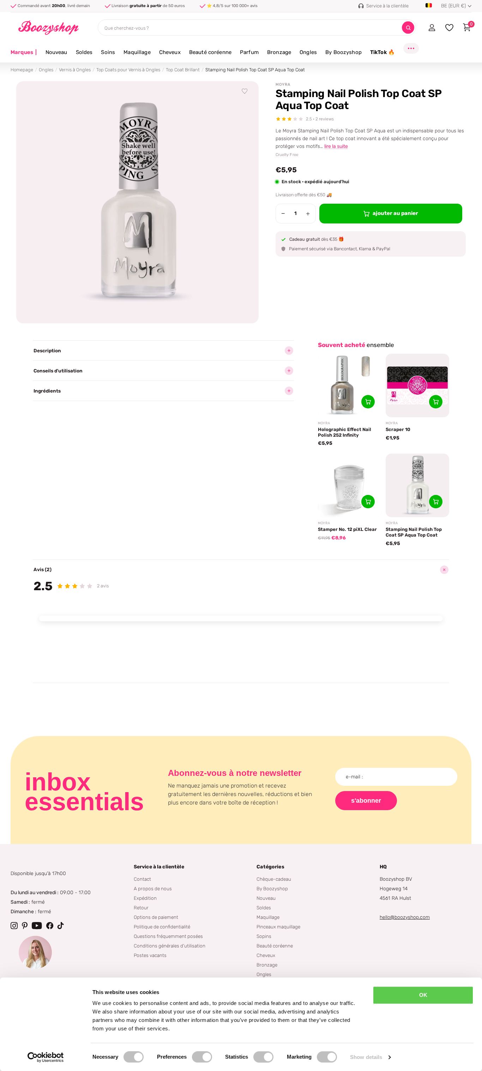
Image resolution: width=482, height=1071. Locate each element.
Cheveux (170, 52)
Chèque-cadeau (274, 879)
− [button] (283, 213)
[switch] (202, 1057)
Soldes (84, 52)
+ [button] (308, 213)
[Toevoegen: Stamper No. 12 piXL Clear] (368, 501)
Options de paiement (156, 917)
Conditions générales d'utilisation (169, 946)
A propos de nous (153, 888)
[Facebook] (49, 925)
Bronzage (279, 52)
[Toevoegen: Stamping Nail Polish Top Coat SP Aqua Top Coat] (435, 501)
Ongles (308, 52)
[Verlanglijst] (245, 91)
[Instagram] (14, 925)
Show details (366, 1057)
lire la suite (336, 146)
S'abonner (366, 800)
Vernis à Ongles (75, 69)
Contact (142, 879)
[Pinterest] (25, 925)
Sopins (264, 936)
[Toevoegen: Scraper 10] (435, 401)
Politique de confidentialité (162, 926)
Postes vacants (150, 955)
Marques (24, 52)
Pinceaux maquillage (278, 926)
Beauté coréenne (210, 52)
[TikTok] (61, 925)
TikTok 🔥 (382, 52)
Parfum (249, 52)
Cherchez (408, 28)
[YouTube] (37, 925)
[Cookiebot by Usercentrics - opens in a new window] (46, 1057)
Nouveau (56, 52)
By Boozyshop (343, 52)
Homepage (22, 69)
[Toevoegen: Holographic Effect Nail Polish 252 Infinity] (368, 401)
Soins (108, 52)
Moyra (283, 84)
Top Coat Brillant (183, 69)
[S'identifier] (431, 27)
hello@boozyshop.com (405, 917)
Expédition (145, 898)
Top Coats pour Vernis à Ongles (128, 69)
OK (423, 995)
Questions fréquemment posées (168, 936)
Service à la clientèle (159, 867)
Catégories (270, 867)
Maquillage (137, 52)
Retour (141, 907)
